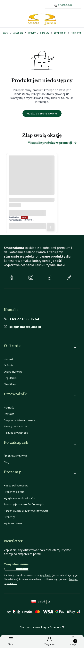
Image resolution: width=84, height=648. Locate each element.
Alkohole (18, 32)
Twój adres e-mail (16, 564)
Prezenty (9, 517)
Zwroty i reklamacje (15, 426)
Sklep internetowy (40, 627)
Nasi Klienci (10, 384)
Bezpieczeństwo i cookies (19, 420)
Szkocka (44, 32)
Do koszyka (51, 227)
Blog (6, 462)
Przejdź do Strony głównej (42, 113)
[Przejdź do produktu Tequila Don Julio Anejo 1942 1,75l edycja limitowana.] (32, 180)
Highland (76, 32)
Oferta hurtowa (13, 371)
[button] (40, 347)
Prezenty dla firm (14, 492)
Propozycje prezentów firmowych (24, 504)
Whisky (32, 32)
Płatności (9, 407)
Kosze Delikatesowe (16, 485)
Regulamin (10, 378)
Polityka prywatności (16, 432)
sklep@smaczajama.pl (25, 327)
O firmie (8, 365)
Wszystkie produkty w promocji (50, 142)
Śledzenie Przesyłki (15, 456)
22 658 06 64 (65, 5)
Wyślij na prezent (14, 523)
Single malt (60, 32)
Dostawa (9, 414)
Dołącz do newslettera (22, 569)
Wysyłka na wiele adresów (19, 498)
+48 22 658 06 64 (24, 319)
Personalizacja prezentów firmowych (26, 510)
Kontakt (8, 359)
